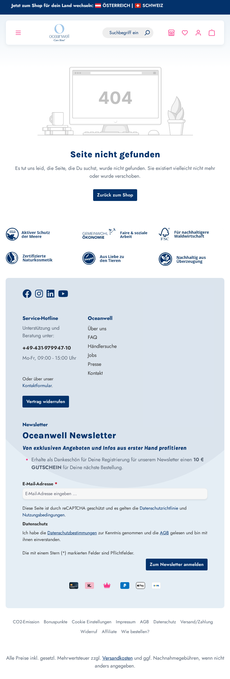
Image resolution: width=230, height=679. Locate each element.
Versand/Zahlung (196, 622)
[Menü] (18, 32)
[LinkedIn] (51, 295)
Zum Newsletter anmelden (177, 564)
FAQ (92, 337)
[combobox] (121, 32)
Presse (94, 364)
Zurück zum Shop (115, 195)
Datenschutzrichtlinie (159, 508)
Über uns (97, 328)
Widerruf (89, 631)
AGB (164, 533)
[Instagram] (39, 295)
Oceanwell (100, 318)
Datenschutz (164, 622)
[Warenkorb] (212, 32)
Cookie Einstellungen (91, 622)
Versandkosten (117, 658)
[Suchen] (147, 32)
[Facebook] (27, 295)
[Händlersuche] (171, 32)
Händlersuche (102, 346)
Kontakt (95, 373)
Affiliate (109, 631)
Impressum (125, 622)
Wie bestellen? (135, 631)
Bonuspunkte (55, 622)
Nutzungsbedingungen (43, 515)
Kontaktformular (37, 385)
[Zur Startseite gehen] (59, 33)
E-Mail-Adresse (39, 484)
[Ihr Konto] (198, 32)
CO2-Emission (26, 622)
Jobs (92, 355)
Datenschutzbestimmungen (72, 533)
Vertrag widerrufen (45, 401)
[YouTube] (63, 295)
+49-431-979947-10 (46, 348)
